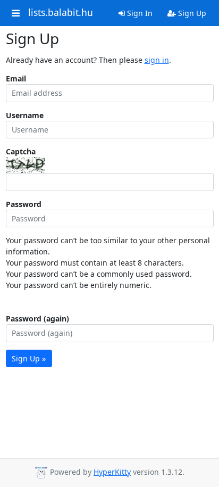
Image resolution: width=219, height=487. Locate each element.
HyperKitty (112, 472)
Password (23, 204)
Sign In (139, 13)
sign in (157, 60)
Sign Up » (29, 358)
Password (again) (37, 318)
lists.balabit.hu (60, 12)
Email (16, 78)
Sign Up (191, 13)
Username (25, 115)
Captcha (21, 151)
